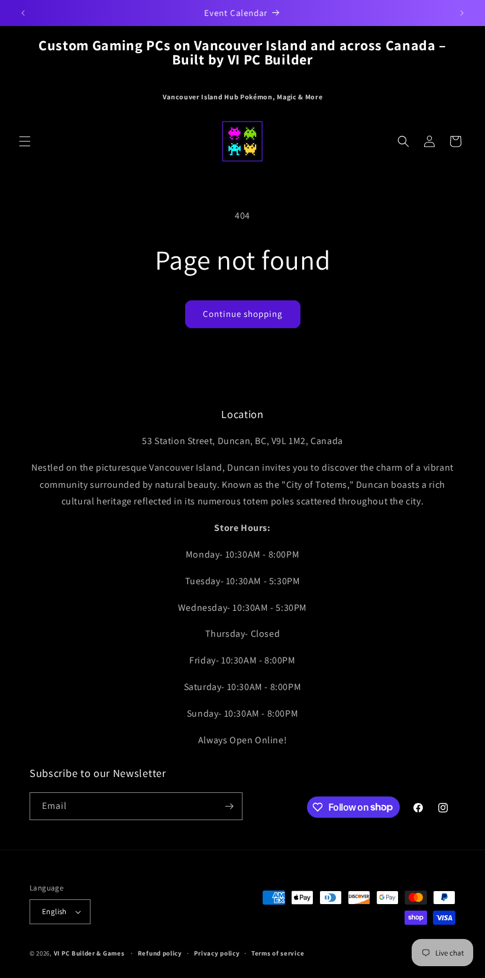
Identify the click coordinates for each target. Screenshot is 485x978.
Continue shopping (243, 313)
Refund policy (160, 953)
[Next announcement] (462, 13)
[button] (25, 141)
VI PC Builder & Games (89, 953)
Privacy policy (217, 953)
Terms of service (277, 953)
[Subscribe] (229, 806)
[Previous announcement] (23, 13)
